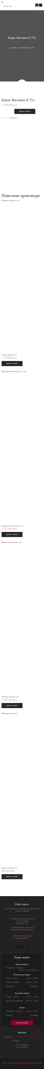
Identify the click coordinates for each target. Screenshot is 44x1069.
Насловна (13, 48)
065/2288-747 (22, 915)
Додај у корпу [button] (12, 363)
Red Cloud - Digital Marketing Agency (22, 1064)
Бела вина (13, 118)
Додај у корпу (24, 111)
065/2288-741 (22, 932)
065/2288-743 (22, 941)
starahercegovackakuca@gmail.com (26, 1037)
